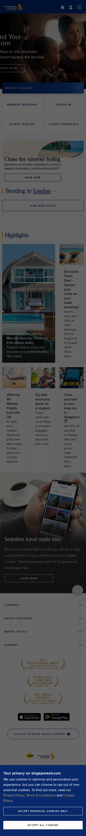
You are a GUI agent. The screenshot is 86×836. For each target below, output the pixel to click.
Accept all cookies (43, 825)
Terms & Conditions (41, 795)
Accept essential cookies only (43, 811)
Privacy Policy (13, 795)
